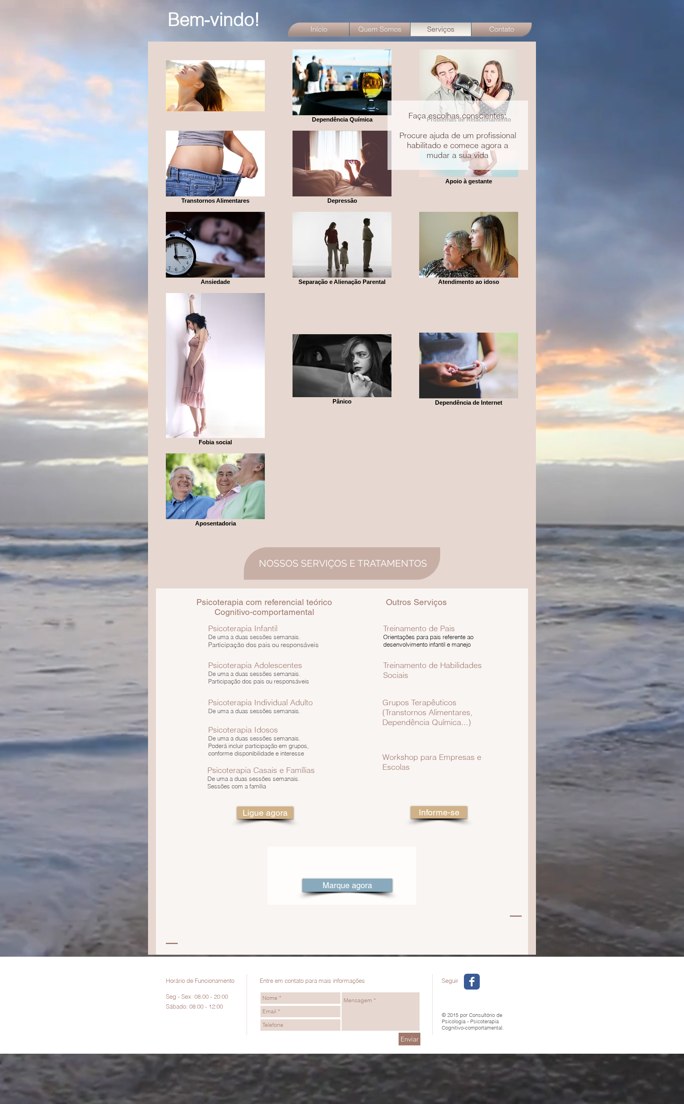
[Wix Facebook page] (472, 982)
